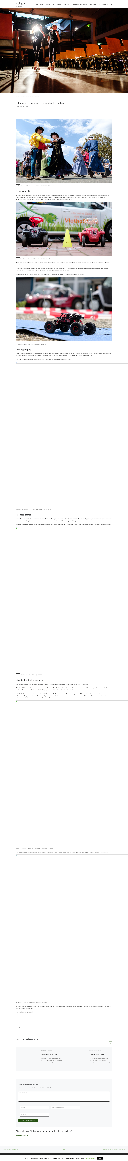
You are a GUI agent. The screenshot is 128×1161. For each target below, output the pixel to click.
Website (24, 1114)
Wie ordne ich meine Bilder (49, 1054)
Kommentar (24, 1093)
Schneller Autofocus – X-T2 (97, 1054)
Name (23, 1107)
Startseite (18, 96)
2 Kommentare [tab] (22, 1135)
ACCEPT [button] (100, 1158)
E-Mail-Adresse (57, 1107)
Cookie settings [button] (90, 1158)
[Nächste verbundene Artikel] (110, 1043)
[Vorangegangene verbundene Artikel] (107, 1043)
